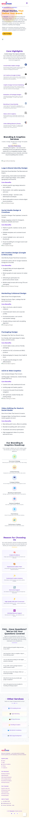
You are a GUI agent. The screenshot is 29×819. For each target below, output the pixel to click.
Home (4, 760)
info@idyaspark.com (7, 803)
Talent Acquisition (4, 791)
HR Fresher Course (5, 793)
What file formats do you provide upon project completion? (12, 678)
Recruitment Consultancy (14, 730)
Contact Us (5, 767)
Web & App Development (14, 735)
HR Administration (5, 795)
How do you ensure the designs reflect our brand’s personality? (13, 672)
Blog (4, 762)
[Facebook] (12, 814)
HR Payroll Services (14, 719)
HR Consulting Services (14, 708)
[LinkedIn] (17, 814)
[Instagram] (15, 814)
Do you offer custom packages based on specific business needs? (12, 666)
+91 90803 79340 (6, 801)
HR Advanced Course (5, 790)
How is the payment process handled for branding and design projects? (13, 685)
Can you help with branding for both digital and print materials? (13, 660)
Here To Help (7, 33)
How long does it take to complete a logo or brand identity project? (13, 654)
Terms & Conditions (7, 764)
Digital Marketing (14, 713)
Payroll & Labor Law (5, 788)
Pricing (4, 766)
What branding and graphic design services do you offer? (13, 648)
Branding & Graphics (14, 724)
